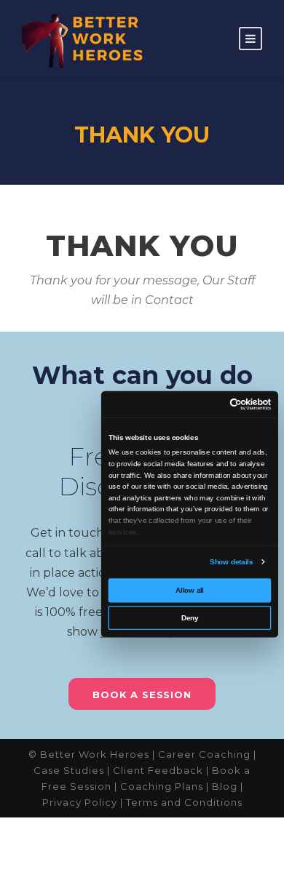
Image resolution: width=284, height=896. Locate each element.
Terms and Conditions (184, 802)
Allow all (189, 590)
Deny (189, 618)
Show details (231, 562)
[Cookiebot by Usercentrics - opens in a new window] (230, 405)
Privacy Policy (79, 802)
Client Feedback (158, 770)
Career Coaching (204, 754)
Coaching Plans (161, 786)
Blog (224, 786)
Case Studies (68, 770)
